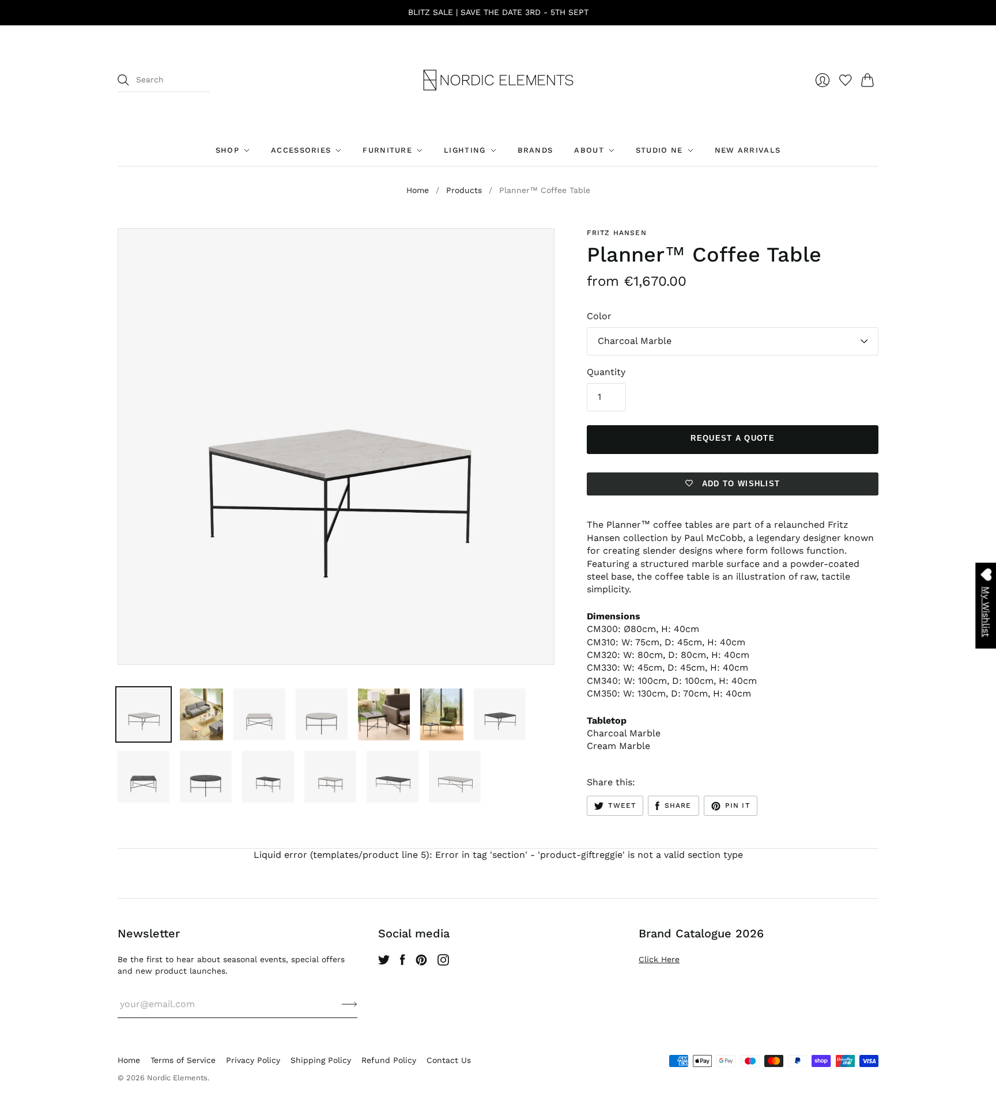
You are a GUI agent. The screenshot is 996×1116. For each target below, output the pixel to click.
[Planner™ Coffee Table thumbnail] (143, 714)
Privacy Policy (253, 1060)
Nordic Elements (177, 1077)
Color (599, 316)
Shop (227, 150)
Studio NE (659, 150)
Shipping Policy (320, 1060)
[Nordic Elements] (498, 80)
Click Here (659, 959)
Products (464, 190)
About (589, 150)
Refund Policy (388, 1060)
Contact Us (449, 1060)
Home (417, 190)
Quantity (606, 371)
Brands (535, 150)
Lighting (464, 150)
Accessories (301, 150)
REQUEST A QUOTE (733, 438)
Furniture (387, 150)
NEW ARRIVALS (748, 150)
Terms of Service (183, 1060)
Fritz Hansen (616, 233)
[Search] (123, 80)
